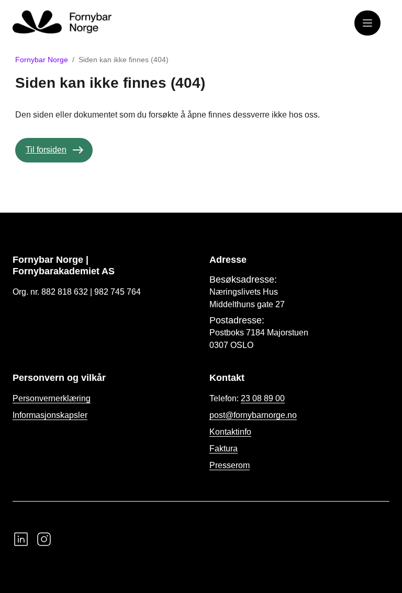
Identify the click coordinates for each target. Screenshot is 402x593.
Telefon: (247, 398)
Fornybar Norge (41, 59)
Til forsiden (46, 149)
